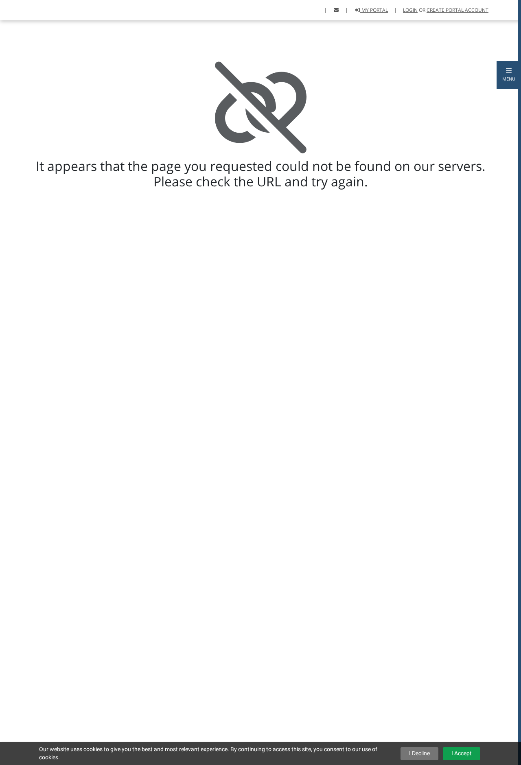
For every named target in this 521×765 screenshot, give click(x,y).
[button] (509, 75)
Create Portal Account (457, 10)
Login (410, 10)
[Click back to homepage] (16, 9)
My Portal (374, 10)
